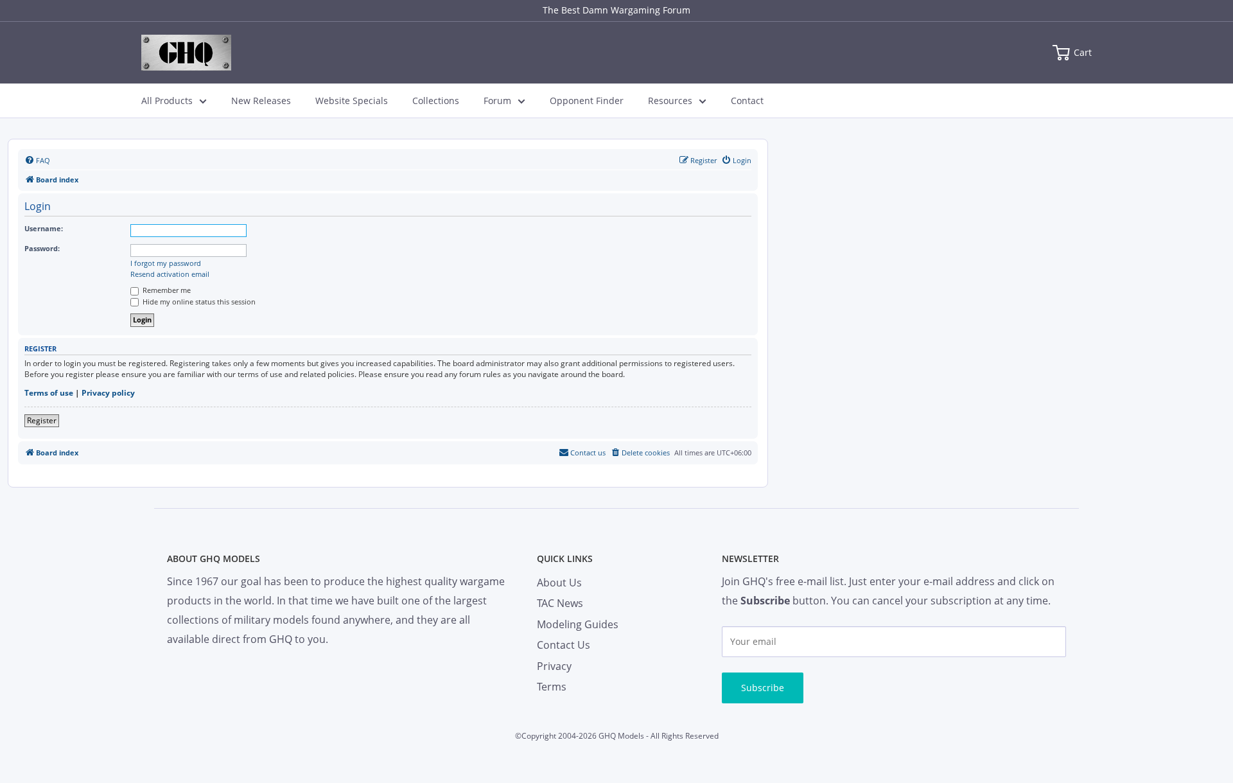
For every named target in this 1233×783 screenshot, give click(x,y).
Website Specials (351, 100)
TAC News (560, 603)
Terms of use (48, 393)
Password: (42, 248)
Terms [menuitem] (551, 687)
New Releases (261, 100)
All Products (167, 100)
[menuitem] (37, 160)
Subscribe (762, 688)
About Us (559, 583)
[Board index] (186, 53)
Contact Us (563, 645)
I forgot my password (165, 263)
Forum (497, 100)
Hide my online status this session (198, 301)
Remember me (166, 290)
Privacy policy (108, 393)
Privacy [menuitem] (554, 666)
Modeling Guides (577, 624)
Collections (435, 100)
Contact (747, 100)
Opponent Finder (587, 100)
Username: (43, 228)
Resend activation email (169, 274)
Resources (670, 100)
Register (42, 420)
